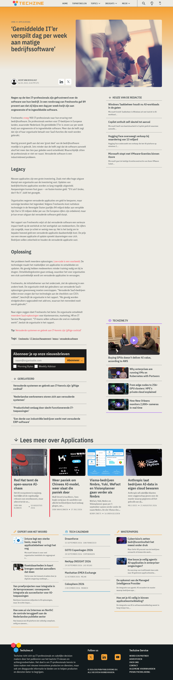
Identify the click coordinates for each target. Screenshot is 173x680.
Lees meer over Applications (56, 440)
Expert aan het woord (32, 531)
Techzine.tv (120, 320)
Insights (109, 3)
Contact (133, 665)
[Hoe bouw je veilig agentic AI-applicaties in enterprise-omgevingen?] (122, 566)
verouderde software (69, 338)
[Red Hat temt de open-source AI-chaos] (29, 462)
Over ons (134, 662)
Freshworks (24, 338)
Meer (124, 3)
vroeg (26, 117)
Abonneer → (75, 360)
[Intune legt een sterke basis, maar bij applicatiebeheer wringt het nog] (18, 548)
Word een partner (139, 655)
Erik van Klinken (18, 506)
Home (65, 3)
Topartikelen (79, 3)
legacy (55, 338)
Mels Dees (132, 505)
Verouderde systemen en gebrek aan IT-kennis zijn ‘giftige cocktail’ (48, 330)
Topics (94, 3)
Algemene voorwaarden (142, 668)
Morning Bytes (25, 366)
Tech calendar (79, 531)
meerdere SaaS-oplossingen (25, 315)
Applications (25, 22)
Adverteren (135, 659)
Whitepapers (129, 531)
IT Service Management (40, 338)
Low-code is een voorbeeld (67, 261)
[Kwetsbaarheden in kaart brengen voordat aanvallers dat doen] (18, 572)
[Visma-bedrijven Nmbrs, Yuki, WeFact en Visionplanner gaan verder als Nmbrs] (106, 462)
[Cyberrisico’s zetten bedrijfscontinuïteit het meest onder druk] (122, 545)
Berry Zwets (95, 513)
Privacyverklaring (139, 672)
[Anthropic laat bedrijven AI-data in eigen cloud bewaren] (144, 462)
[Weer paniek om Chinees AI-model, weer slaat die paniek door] (67, 462)
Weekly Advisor (47, 366)
